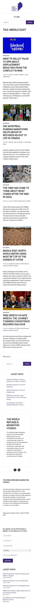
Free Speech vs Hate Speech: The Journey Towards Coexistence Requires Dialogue (16, 320)
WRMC (21, 74)
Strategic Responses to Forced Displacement (16, 586)
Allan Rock (22, 201)
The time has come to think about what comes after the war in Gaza (16, 192)
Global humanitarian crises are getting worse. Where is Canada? (16, 380)
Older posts (6, 356)
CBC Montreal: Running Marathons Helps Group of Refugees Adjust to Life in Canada (15, 132)
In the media (27, 142)
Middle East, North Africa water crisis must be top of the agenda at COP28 (14, 255)
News (8, 76)
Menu (18, 17)
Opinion (28, 201)
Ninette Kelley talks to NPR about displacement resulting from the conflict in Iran (15, 64)
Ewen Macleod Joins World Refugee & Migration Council (15, 404)
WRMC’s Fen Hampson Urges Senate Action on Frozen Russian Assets (16, 397)
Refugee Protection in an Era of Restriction (15, 581)
